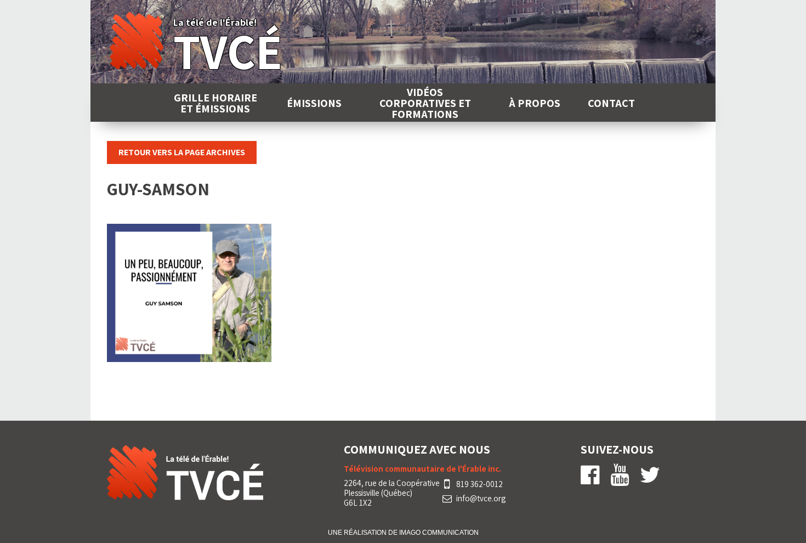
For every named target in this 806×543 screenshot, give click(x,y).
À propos (534, 103)
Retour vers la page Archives (181, 152)
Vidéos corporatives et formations (425, 103)
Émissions (314, 103)
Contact (611, 103)
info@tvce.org (481, 499)
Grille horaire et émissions (215, 103)
